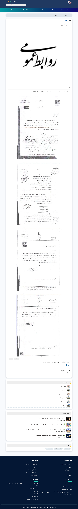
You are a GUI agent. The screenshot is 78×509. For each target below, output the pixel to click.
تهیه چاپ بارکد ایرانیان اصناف (66, 495)
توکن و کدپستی (34, 475)
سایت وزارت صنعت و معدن (66, 489)
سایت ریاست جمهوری (67, 486)
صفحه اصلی (69, 9)
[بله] (11, 2)
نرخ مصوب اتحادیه (67, 467)
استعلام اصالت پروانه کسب (25, 10)
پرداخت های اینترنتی (54, 10)
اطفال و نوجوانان (49, 448)
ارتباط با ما (69, 475)
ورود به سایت (62, 10)
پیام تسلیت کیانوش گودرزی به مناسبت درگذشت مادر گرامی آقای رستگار (52, 418)
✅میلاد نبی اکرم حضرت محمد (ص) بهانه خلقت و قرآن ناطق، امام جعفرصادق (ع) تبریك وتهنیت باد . (47, 424)
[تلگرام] (13, 2)
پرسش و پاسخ (68, 470)
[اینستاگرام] (15, 2)
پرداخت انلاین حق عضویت (65, 464)
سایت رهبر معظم (68, 484)
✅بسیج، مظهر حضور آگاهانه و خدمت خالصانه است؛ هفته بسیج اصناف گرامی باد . (50, 435)
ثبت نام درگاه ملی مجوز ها (31, 464)
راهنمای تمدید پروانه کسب (31, 467)
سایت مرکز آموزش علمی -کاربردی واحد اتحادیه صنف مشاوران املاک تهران (57, 492)
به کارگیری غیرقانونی (58, 448)
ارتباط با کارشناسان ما (32, 470)
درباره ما (70, 13)
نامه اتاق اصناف (67, 448)
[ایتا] (9, 2)
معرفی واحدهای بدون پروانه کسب (30, 473)
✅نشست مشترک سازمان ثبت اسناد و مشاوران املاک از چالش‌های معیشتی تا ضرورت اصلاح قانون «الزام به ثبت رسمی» (43, 429)
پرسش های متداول (14, 10)
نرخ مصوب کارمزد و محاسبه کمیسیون (40, 10)
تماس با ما (65, 13)
